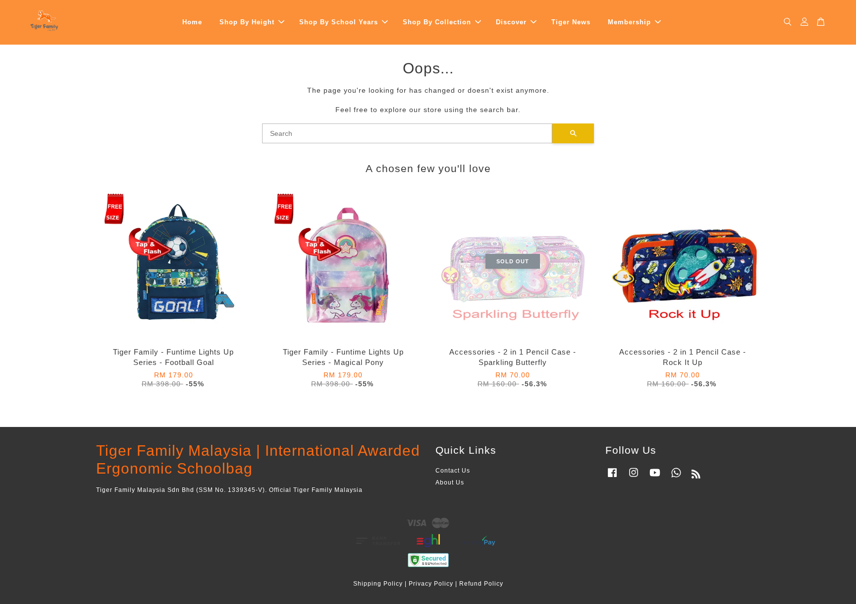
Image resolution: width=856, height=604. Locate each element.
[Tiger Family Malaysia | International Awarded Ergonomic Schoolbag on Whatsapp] (676, 477)
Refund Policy (481, 583)
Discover (511, 22)
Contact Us (452, 470)
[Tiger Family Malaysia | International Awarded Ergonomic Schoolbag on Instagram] (634, 477)
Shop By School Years (338, 22)
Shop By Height (246, 22)
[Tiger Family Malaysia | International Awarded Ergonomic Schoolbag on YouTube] (655, 477)
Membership (629, 22)
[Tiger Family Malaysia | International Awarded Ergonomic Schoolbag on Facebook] (612, 477)
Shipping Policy (378, 583)
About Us (449, 482)
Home (192, 22)
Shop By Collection (437, 22)
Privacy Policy (431, 583)
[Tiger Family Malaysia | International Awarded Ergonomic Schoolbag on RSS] (696, 476)
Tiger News (570, 22)
